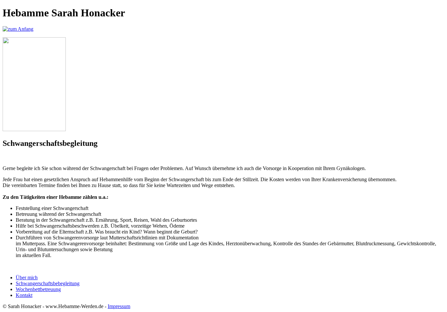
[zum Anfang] (18, 29)
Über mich (27, 277)
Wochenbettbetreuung (38, 289)
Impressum (119, 306)
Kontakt (24, 295)
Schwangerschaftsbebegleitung (48, 283)
